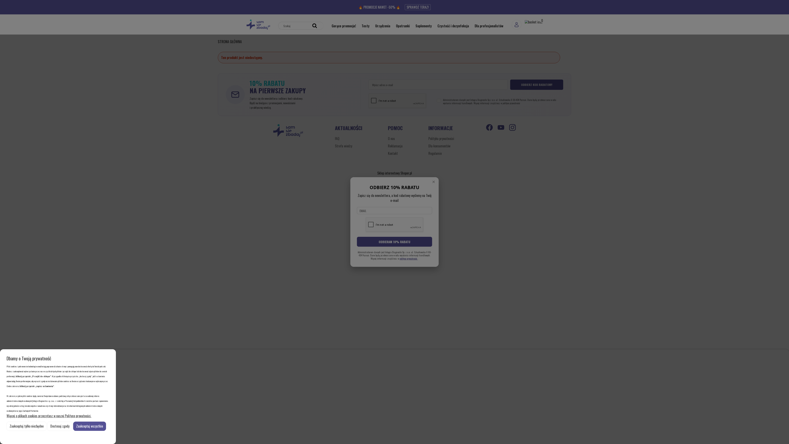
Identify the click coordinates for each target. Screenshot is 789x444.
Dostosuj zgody (59, 426)
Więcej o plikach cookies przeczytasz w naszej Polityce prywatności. (49, 415)
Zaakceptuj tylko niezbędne (27, 426)
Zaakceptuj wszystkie (89, 426)
